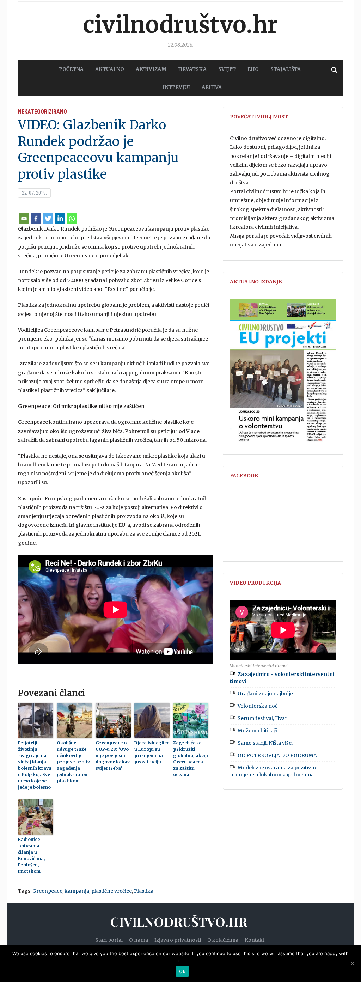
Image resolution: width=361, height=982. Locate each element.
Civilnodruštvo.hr (180, 25)
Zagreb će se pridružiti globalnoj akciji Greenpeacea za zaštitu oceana (190, 758)
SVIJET (227, 69)
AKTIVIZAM (151, 69)
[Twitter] (48, 218)
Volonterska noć (257, 706)
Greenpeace (47, 891)
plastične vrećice (111, 891)
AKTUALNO (109, 69)
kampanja (77, 891)
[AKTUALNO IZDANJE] (283, 374)
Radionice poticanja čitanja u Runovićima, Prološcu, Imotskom (31, 855)
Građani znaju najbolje (265, 693)
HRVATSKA (192, 69)
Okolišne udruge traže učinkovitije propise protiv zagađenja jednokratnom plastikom (73, 761)
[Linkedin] (60, 218)
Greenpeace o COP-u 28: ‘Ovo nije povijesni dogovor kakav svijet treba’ (113, 755)
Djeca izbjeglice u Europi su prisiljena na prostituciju (151, 752)
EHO (253, 69)
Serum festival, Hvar (262, 718)
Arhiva (212, 87)
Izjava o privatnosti (177, 940)
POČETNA (71, 69)
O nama (138, 940)
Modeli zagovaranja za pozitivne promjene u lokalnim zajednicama (273, 771)
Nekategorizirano (42, 111)
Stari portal (109, 940)
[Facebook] (36, 218)
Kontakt (254, 940)
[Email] (24, 218)
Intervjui (176, 87)
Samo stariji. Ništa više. (265, 743)
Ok (182, 971)
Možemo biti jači (257, 730)
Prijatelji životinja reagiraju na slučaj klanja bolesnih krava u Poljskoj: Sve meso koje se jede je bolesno (34, 765)
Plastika (143, 891)
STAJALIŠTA (285, 69)
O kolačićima (222, 940)
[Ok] (352, 963)
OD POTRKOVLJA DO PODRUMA (277, 755)
